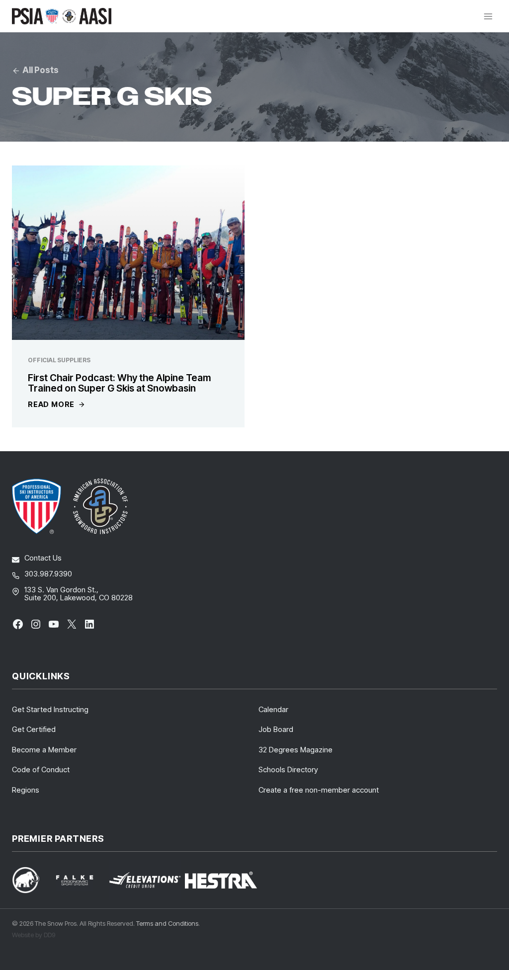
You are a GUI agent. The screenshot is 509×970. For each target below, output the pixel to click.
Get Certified (34, 729)
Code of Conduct (41, 769)
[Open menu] (488, 16)
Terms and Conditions (167, 923)
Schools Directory (288, 769)
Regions (25, 790)
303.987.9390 (48, 573)
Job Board (275, 729)
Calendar (273, 709)
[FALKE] (80, 880)
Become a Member (44, 749)
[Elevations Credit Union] (145, 880)
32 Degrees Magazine (295, 749)
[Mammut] (32, 880)
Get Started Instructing (50, 709)
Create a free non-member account (318, 790)
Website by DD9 (33, 935)
